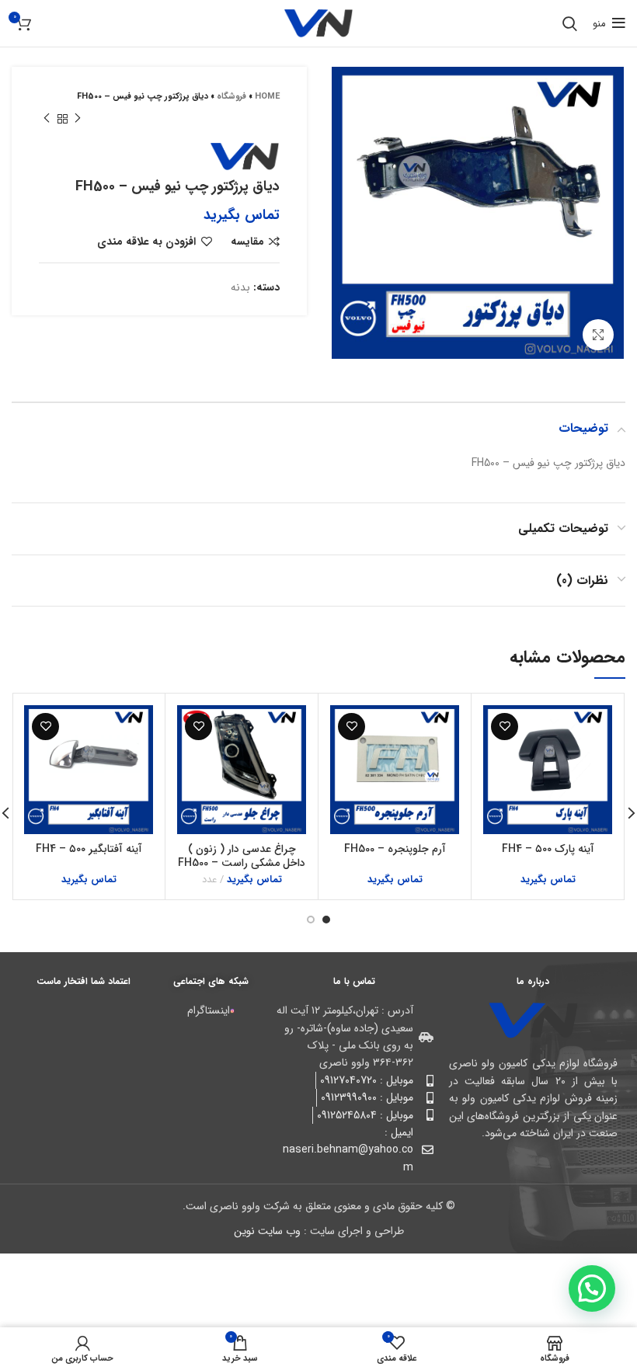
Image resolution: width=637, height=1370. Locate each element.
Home (267, 96)
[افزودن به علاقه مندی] (504, 726)
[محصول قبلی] (77, 119)
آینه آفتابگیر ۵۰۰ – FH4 (89, 848)
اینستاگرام (208, 1010)
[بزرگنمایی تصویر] (598, 334)
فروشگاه (231, 96)
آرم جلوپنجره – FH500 (395, 848)
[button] (592, 1288)
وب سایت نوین (267, 1231)
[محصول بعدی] (46, 119)
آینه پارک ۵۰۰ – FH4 (548, 848)
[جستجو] (570, 23)
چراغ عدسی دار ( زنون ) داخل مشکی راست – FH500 (241, 855)
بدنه (240, 287)
